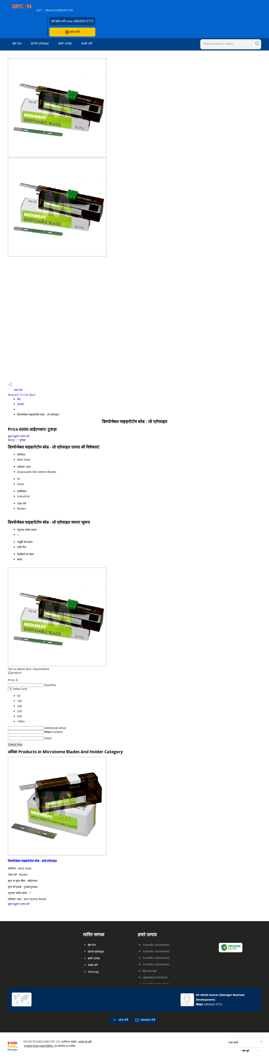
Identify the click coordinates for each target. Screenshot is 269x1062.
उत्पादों (20, 404)
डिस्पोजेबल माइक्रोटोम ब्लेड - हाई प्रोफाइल (32, 861)
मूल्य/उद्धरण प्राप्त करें (18, 436)
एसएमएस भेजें (147, 1020)
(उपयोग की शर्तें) (85, 1041)
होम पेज (17, 43)
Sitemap (93, 972)
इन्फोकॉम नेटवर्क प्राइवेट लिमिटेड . (39, 1046)
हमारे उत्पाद (65, 43)
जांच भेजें (74, 32)
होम (18, 399)
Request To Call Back (21, 395)
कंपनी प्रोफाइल (40, 43)
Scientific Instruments (156, 945)
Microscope (150, 971)
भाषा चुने (245, 1050)
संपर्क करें (86, 43)
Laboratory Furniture (155, 977)
